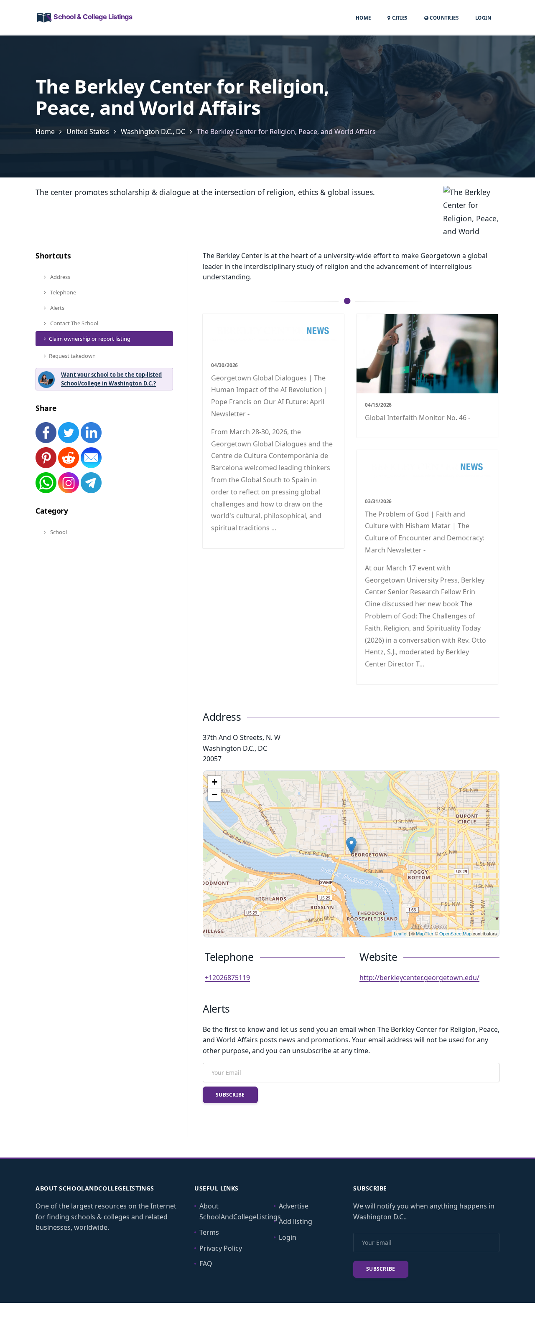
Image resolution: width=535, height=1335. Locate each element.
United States (87, 131)
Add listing (295, 1221)
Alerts (56, 308)
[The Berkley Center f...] (351, 845)
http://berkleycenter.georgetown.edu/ (419, 977)
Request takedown (72, 356)
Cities (399, 18)
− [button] (214, 794)
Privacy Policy (220, 1248)
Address (59, 277)
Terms (209, 1232)
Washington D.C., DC (153, 131)
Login (483, 17)
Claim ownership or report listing (89, 338)
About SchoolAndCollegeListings (240, 1211)
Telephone (62, 292)
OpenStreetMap (455, 933)
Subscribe (230, 1094)
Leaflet (401, 933)
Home (363, 18)
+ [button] (214, 782)
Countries (443, 17)
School (58, 532)
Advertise (293, 1206)
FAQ (205, 1263)
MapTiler (424, 933)
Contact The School (73, 323)
